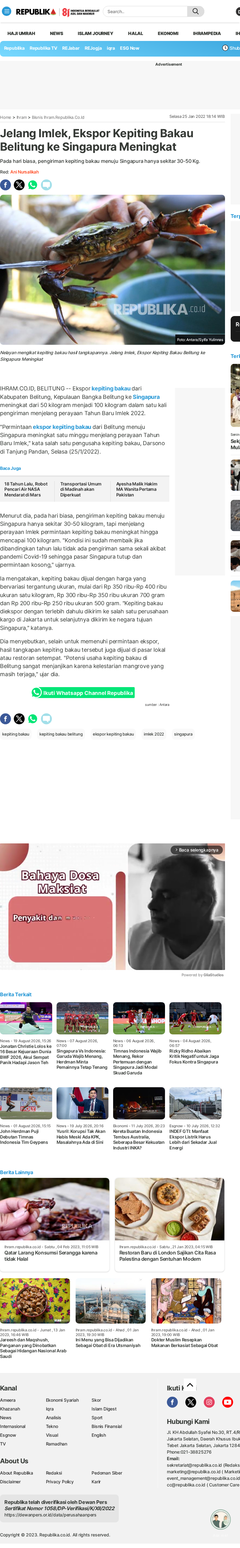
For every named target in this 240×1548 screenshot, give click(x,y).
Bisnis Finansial (107, 1426)
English (99, 1435)
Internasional (12, 1426)
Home (5, 117)
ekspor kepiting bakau (62, 427)
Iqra (50, 1408)
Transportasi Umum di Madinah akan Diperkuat (81, 489)
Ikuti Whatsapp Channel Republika (88, 693)
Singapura (146, 397)
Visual (52, 1435)
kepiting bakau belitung (61, 733)
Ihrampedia (207, 33)
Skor (96, 1400)
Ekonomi (168, 33)
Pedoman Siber (107, 1472)
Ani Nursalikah (24, 171)
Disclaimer (10, 1481)
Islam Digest (104, 1408)
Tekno (52, 1426)
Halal (135, 33)
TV (3, 1443)
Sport (97, 1417)
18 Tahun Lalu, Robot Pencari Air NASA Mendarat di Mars (26, 489)
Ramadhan (56, 1443)
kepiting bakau (111, 388)
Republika (14, 48)
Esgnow (8, 1435)
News (56, 33)
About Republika (16, 1472)
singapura (183, 733)
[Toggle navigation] (6, 11)
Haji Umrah (21, 33)
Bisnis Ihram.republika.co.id (58, 117)
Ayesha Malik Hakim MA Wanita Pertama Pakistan (137, 489)
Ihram (22, 117)
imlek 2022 (154, 733)
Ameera (8, 1400)
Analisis (53, 1417)
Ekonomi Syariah (62, 1400)
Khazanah (10, 1408)
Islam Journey (95, 33)
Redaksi (54, 1472)
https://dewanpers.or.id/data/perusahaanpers (50, 1514)
